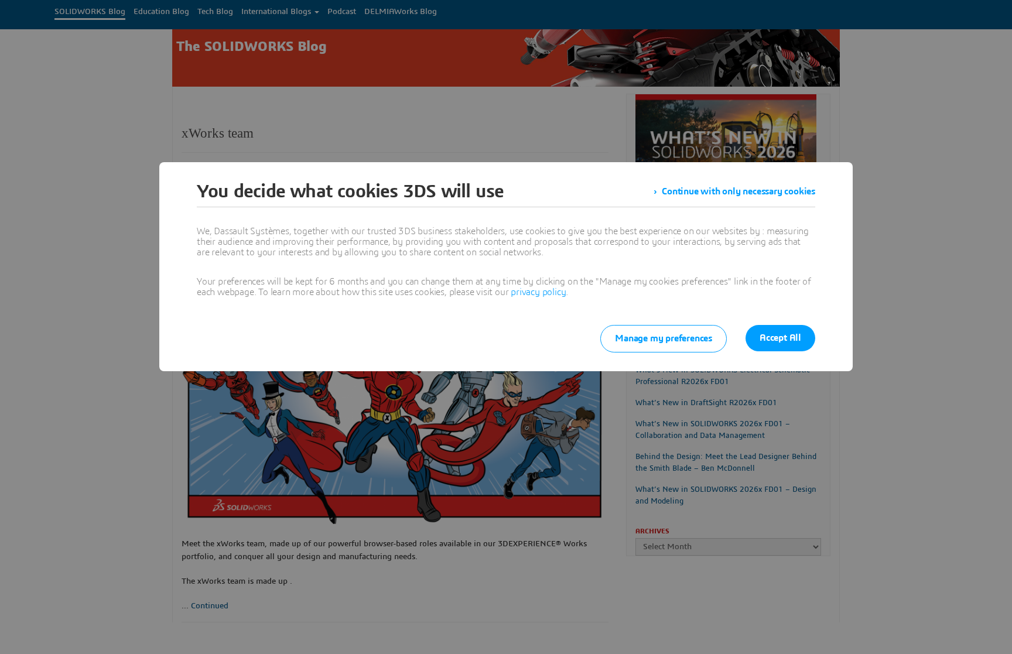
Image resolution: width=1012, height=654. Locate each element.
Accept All (780, 338)
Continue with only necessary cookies (738, 191)
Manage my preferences (663, 338)
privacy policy (538, 292)
